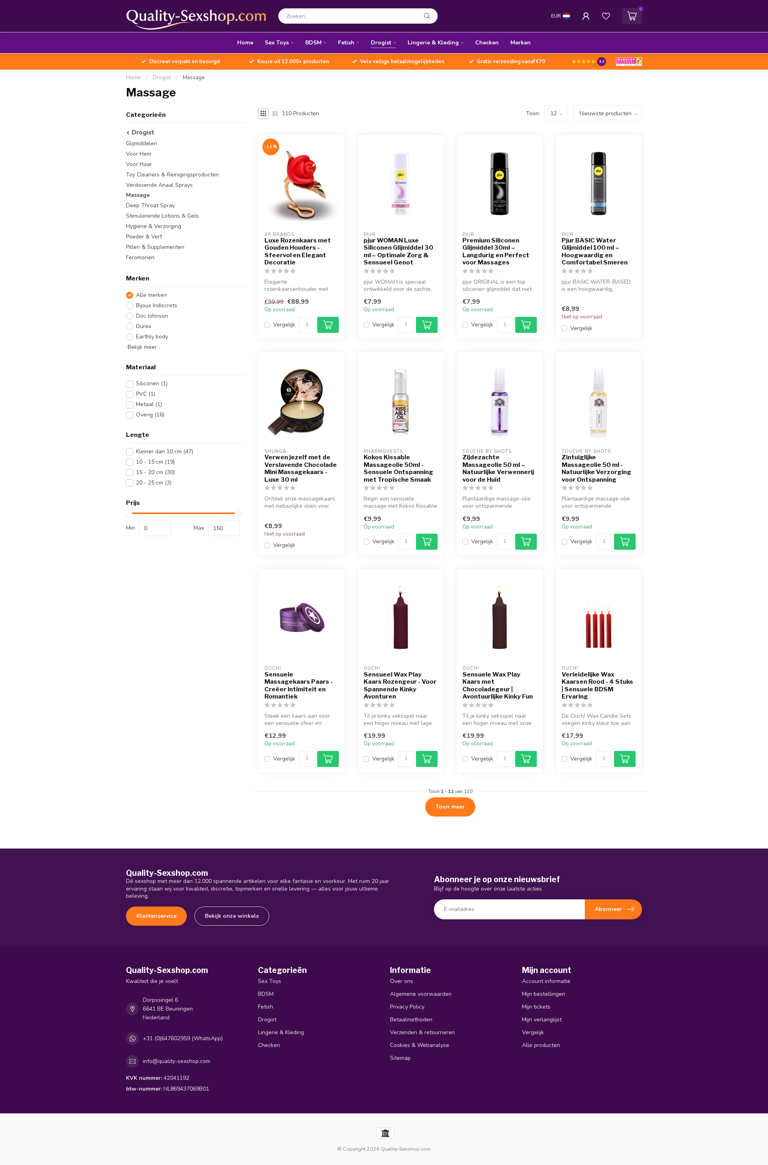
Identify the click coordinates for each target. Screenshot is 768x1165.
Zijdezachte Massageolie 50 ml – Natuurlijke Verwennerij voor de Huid (498, 468)
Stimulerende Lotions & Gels (162, 216)
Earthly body (152, 337)
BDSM (313, 42)
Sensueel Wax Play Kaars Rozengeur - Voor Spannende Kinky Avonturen (400, 685)
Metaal (149, 405)
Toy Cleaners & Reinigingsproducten (172, 174)
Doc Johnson (152, 316)
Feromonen (140, 258)
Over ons (401, 981)
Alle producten (541, 1045)
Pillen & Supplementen (155, 247)
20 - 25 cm (154, 483)
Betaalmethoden (411, 1019)
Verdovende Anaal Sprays (159, 185)
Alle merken (151, 295)
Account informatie (546, 981)
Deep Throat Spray (150, 206)
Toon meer (450, 807)
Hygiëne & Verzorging (153, 226)
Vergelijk (284, 325)
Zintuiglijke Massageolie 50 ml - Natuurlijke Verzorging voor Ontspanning (596, 468)
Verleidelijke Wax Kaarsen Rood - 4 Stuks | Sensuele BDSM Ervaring (597, 685)
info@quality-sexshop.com (176, 1061)
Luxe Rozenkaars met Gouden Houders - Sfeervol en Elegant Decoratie (297, 251)
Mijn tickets (536, 1007)
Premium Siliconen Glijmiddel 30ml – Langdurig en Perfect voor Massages (495, 251)
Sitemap (400, 1058)
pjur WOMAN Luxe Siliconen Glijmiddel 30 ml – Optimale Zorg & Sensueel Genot (398, 251)
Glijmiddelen (141, 143)
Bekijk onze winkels (232, 916)
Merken (520, 42)
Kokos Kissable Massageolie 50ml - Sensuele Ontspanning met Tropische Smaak (398, 468)
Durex (143, 326)
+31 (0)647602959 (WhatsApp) (183, 1038)
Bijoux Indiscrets (156, 305)
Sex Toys (277, 42)
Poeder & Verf (144, 237)
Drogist (381, 42)
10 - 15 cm (155, 462)
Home (245, 42)
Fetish (346, 42)
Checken (487, 42)
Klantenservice (156, 916)
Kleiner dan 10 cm (164, 451)
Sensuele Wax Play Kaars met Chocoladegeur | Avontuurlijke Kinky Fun (497, 685)
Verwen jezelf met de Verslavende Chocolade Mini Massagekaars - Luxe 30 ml (300, 468)
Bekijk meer (141, 347)
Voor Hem (138, 154)
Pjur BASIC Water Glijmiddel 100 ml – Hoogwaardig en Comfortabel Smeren (595, 251)
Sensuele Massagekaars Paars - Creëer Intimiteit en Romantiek (298, 685)
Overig (150, 415)
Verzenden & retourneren (422, 1032)
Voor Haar (139, 164)
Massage (194, 77)
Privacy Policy (407, 1007)
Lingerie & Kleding (433, 42)
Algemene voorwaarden (421, 994)
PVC (145, 394)
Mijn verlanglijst (542, 1019)
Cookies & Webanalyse (419, 1045)
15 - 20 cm (155, 472)
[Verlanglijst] (606, 16)
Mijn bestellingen (543, 994)
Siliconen (152, 384)
